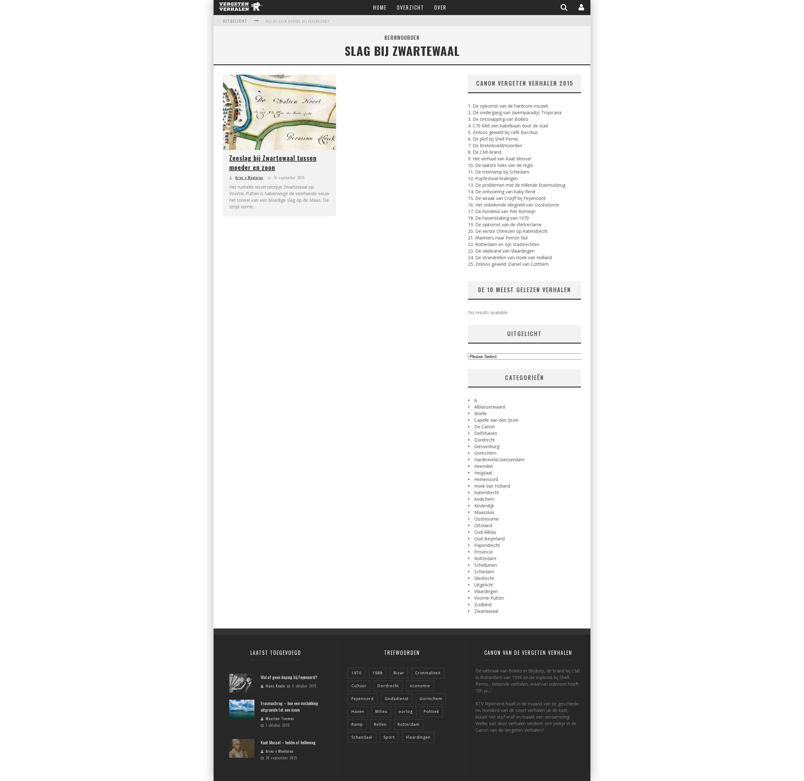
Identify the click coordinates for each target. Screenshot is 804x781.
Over (440, 7)
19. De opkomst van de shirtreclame (505, 224)
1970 (356, 673)
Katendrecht (486, 492)
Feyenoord (362, 698)
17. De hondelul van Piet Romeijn (501, 211)
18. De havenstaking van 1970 (498, 218)
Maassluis (484, 512)
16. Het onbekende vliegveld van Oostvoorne (513, 205)
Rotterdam (485, 558)
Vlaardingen (486, 591)
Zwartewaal (486, 611)
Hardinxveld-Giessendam (499, 460)
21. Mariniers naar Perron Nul (498, 238)
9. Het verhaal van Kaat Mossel (499, 159)
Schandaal (361, 737)
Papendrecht (487, 545)
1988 (377, 673)
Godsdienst (397, 698)
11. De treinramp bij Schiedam (498, 172)
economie (420, 685)
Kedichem (484, 499)
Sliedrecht (484, 578)
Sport (389, 737)
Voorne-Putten (489, 598)
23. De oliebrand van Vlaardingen (501, 251)
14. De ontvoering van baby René (501, 192)
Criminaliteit (428, 673)
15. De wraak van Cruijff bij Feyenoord (507, 198)
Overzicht (410, 7)
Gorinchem (485, 453)
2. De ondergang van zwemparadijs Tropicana (515, 112)
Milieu (381, 711)
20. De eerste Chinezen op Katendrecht (508, 231)
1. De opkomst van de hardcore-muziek (508, 106)
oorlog (406, 711)
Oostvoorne (486, 519)
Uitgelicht (483, 585)
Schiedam (484, 572)
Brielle (480, 413)
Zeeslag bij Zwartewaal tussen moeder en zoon (273, 162)
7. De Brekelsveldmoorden (495, 145)
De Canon (484, 427)
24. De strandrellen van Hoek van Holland (510, 257)
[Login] (582, 7)
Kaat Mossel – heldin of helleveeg (288, 742)
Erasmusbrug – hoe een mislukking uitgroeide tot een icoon (289, 706)
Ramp (357, 724)
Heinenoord (486, 479)
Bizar (399, 673)
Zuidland (483, 604)
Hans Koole (275, 685)
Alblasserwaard (489, 407)
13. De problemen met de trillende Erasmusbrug (516, 185)
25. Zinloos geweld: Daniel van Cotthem (508, 264)
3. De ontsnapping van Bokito (498, 119)
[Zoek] (564, 7)
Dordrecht (484, 440)
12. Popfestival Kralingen (493, 178)
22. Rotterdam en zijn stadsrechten (503, 244)
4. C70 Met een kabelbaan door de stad (508, 126)
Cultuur (359, 685)
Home (380, 7)
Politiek (431, 711)
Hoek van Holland (492, 486)
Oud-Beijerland (489, 539)
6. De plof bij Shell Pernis (493, 139)
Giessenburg (486, 446)
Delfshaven (485, 433)
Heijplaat (483, 473)
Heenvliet (483, 466)
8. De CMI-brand (484, 152)
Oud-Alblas (485, 532)
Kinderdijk (484, 506)
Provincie (483, 552)
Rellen (380, 724)
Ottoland (483, 525)
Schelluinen (485, 565)
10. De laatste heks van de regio (500, 165)
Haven (357, 711)
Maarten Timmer (280, 718)
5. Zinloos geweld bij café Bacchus (503, 132)
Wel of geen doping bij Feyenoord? (297, 21)
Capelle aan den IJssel (496, 420)
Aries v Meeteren (249, 177)
